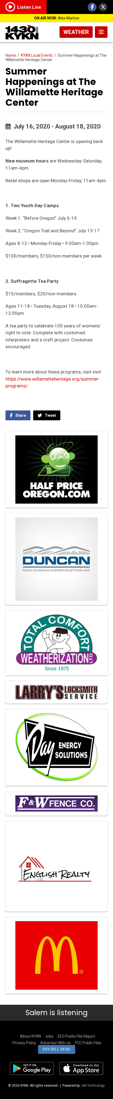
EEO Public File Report (76, 1036)
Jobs (49, 1036)
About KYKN (30, 1036)
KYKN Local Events (37, 55)
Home (10, 55)
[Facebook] (92, 7)
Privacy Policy (24, 1043)
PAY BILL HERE (56, 1049)
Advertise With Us (55, 1043)
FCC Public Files (88, 1043)
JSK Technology (93, 1085)
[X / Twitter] (103, 7)
